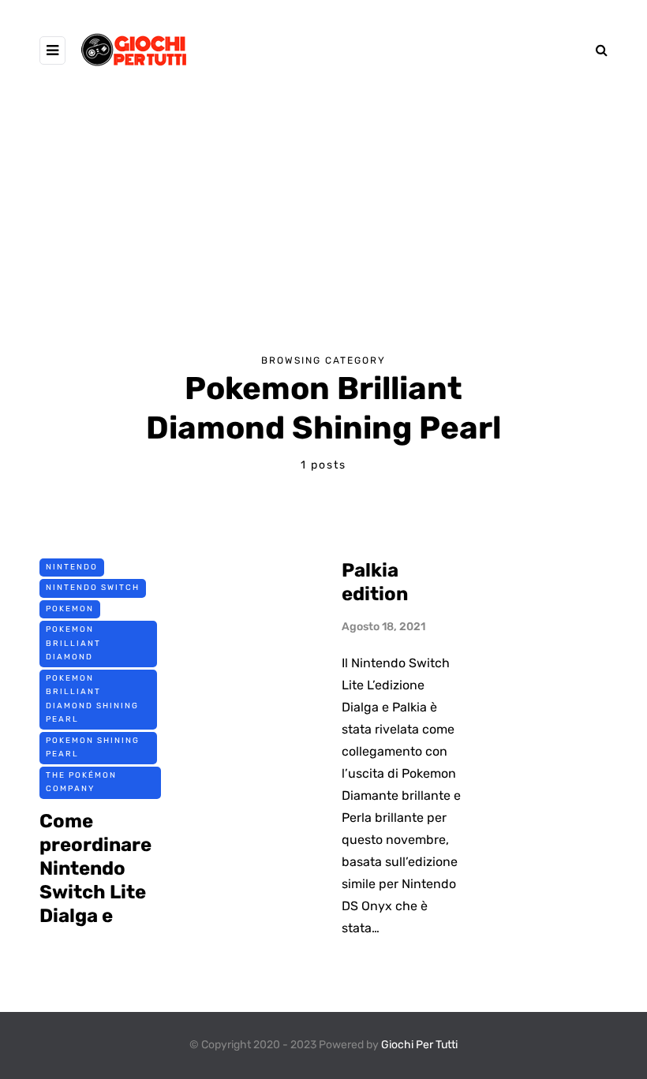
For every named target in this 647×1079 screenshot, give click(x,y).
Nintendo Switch (93, 587)
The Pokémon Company (81, 782)
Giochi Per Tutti (419, 1044)
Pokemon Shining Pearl (93, 748)
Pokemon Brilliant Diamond (73, 643)
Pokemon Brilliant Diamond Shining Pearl (92, 699)
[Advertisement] (323, 210)
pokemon (70, 609)
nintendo (72, 567)
